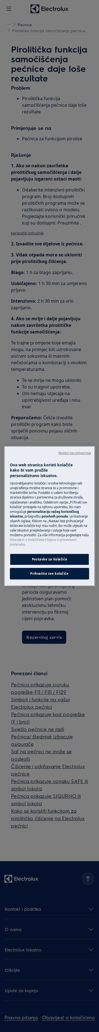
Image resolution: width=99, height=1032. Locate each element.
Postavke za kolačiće (49, 559)
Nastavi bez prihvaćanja (75, 453)
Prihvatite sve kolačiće (49, 573)
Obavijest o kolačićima (27, 540)
